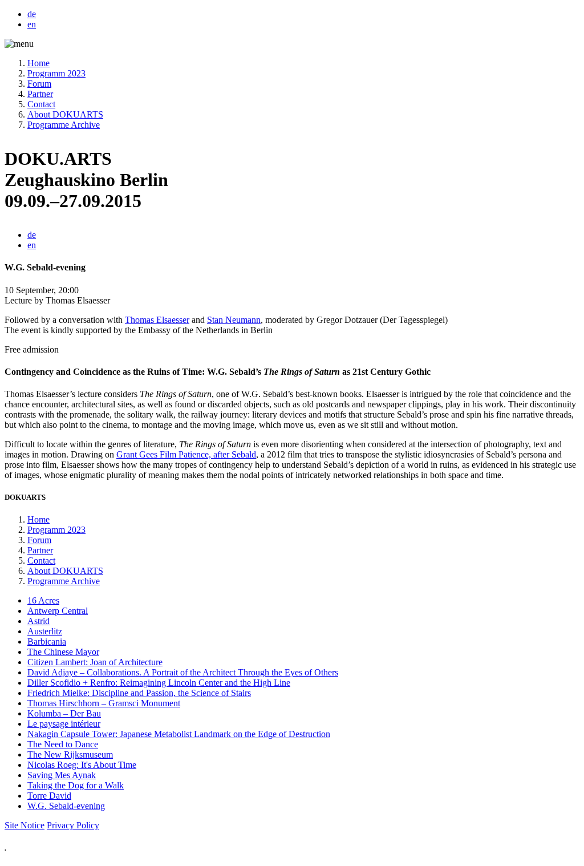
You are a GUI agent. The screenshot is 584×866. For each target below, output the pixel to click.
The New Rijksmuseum (70, 754)
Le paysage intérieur (63, 724)
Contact (41, 104)
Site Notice (24, 825)
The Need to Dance (62, 744)
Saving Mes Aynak (61, 775)
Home (38, 63)
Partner (40, 94)
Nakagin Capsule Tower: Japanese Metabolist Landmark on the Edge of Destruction (178, 734)
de (31, 14)
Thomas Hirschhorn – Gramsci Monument (103, 703)
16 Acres (43, 600)
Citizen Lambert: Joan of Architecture (95, 662)
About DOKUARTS (65, 114)
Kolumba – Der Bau (64, 713)
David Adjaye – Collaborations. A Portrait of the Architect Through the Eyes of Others (182, 672)
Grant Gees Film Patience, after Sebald (186, 454)
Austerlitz (44, 631)
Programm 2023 (56, 73)
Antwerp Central (57, 611)
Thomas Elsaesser (157, 320)
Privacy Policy (73, 825)
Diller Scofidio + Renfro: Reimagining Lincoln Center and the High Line (158, 682)
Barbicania (46, 641)
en (31, 24)
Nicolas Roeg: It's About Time (81, 765)
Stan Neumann (234, 320)
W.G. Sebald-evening (66, 806)
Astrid (38, 621)
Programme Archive (63, 125)
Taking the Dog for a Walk (75, 785)
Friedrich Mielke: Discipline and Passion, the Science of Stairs (139, 693)
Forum (39, 83)
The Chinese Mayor (63, 652)
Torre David (49, 795)
